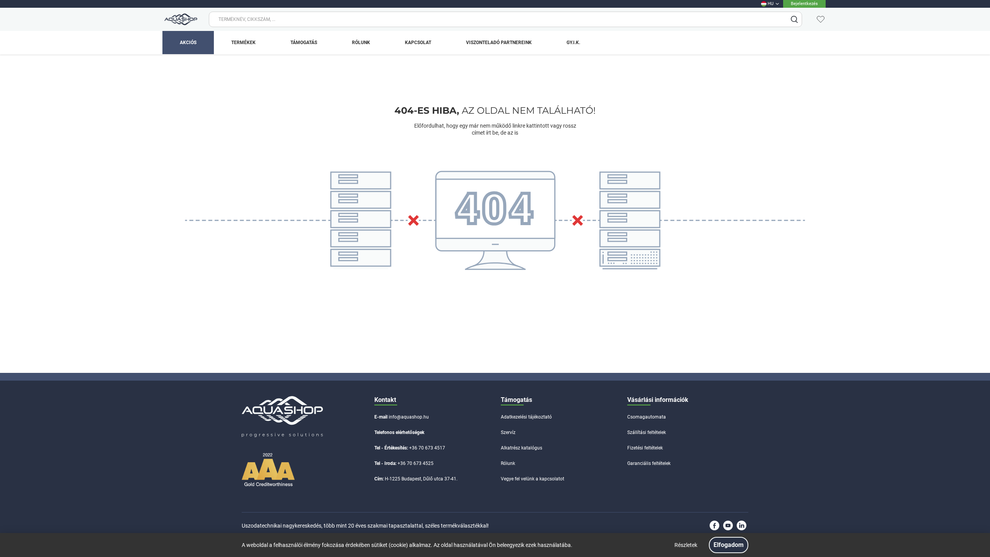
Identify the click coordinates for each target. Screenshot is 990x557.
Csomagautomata (646, 417)
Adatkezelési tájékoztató (526, 417)
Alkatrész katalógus (521, 448)
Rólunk (508, 463)
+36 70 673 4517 (427, 448)
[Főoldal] (179, 19)
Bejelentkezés (804, 3)
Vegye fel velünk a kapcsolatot (532, 479)
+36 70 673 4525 (416, 463)
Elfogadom (728, 544)
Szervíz (508, 432)
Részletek (685, 545)
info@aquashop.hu (409, 417)
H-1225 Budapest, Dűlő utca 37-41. (421, 479)
